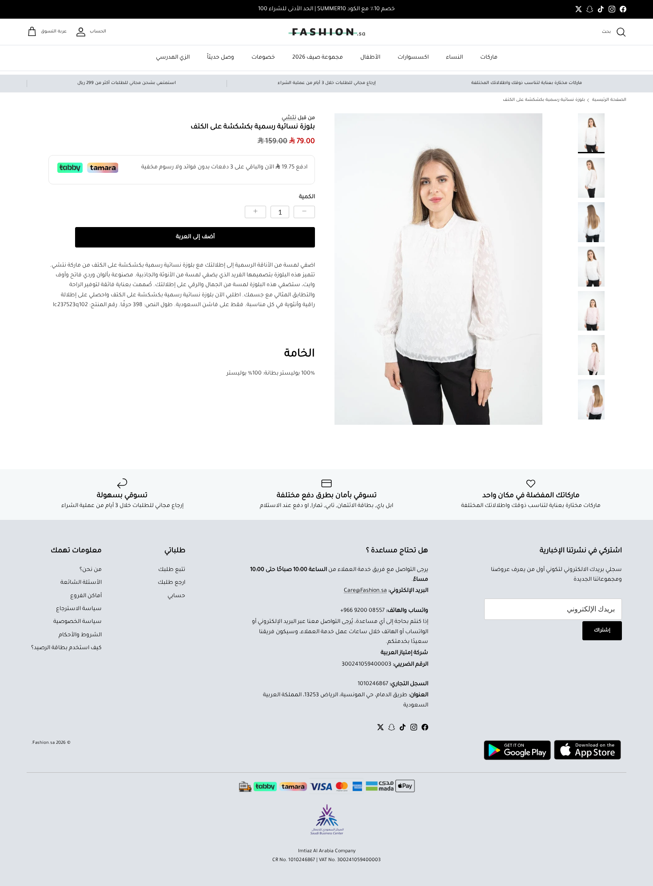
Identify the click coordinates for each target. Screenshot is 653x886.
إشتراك (602, 630)
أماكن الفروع (86, 596)
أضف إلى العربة (195, 237)
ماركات (489, 58)
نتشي (289, 118)
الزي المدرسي (173, 58)
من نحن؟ (91, 570)
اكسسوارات (413, 58)
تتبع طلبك (171, 570)
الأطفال (370, 58)
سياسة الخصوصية (77, 622)
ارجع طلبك (171, 583)
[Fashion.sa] (327, 32)
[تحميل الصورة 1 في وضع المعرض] (438, 269)
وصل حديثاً (220, 58)
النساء (454, 58)
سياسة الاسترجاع (79, 609)
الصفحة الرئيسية (609, 100)
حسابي (176, 596)
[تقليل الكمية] (304, 212)
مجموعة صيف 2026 (317, 58)
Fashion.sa (43, 743)
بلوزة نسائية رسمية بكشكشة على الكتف (544, 100)
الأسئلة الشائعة (81, 583)
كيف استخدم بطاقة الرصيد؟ (66, 648)
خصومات (263, 58)
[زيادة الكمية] (255, 212)
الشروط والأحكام (80, 635)
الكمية (307, 197)
